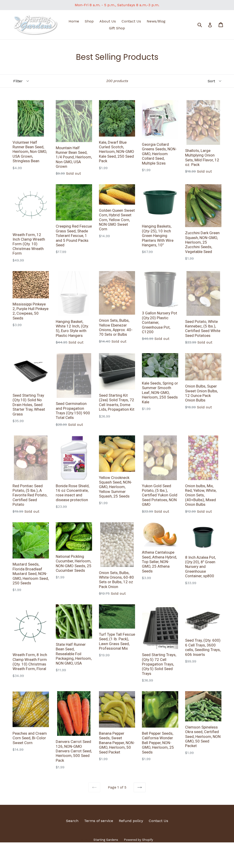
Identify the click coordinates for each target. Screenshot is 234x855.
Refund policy (131, 821)
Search (72, 821)
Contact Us (131, 21)
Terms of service (98, 821)
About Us (107, 21)
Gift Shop (117, 28)
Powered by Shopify (138, 839)
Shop (89, 21)
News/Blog (156, 21)
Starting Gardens (105, 839)
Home (74, 21)
